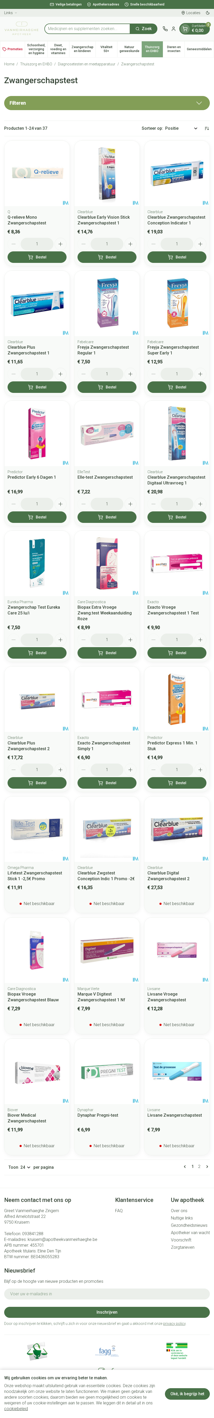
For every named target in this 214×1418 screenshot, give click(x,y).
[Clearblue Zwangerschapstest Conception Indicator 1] (177, 173)
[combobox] (87, 29)
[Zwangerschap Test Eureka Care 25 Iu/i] (37, 563)
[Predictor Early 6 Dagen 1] (37, 433)
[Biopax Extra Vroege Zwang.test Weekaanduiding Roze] (107, 563)
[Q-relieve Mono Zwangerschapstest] (37, 173)
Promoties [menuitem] (15, 49)
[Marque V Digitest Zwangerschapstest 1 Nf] (107, 950)
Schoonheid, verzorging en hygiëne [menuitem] (37, 49)
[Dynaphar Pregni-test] (107, 1071)
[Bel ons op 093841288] (165, 28)
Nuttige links (182, 1218)
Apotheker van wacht (190, 1232)
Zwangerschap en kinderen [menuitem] (84, 49)
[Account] (173, 28)
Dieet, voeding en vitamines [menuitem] (59, 49)
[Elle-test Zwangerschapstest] (107, 433)
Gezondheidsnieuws (189, 1225)
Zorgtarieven (182, 1247)
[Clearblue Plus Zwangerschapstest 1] (37, 303)
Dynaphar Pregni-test (98, 1115)
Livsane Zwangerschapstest (174, 1115)
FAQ (119, 1210)
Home (9, 64)
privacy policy (174, 1323)
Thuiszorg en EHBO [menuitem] (154, 49)
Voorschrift (181, 1240)
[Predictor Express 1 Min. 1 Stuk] (177, 699)
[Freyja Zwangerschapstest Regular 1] (107, 303)
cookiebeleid (16, 1408)
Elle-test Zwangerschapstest (105, 477)
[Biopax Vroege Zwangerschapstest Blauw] (37, 950)
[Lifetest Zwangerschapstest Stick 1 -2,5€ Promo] (37, 829)
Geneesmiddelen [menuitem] (200, 50)
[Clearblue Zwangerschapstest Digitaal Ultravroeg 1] (177, 433)
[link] (185, 1166)
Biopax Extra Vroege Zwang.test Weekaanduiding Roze (105, 613)
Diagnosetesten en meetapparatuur (86, 64)
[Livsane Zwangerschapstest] (177, 1071)
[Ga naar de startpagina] (21, 29)
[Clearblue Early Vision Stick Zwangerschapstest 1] (107, 173)
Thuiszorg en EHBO (36, 64)
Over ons (179, 1210)
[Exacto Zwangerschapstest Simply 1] (107, 699)
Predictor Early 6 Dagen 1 (32, 477)
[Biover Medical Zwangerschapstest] (37, 1071)
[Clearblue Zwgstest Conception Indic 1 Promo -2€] (107, 829)
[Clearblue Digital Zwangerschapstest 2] (177, 829)
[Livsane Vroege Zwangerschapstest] (177, 950)
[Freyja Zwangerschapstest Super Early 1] (177, 303)
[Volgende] (206, 1166)
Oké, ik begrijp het (187, 1393)
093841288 (32, 1233)
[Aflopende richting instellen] (207, 128)
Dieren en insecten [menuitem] (176, 49)
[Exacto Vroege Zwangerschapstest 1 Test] (177, 563)
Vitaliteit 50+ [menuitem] (108, 49)
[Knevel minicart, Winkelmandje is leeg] (185, 28)
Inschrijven (107, 1312)
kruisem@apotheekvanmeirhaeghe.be (62, 1239)
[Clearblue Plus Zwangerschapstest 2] (37, 699)
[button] (107, 103)
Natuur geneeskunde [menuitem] (130, 49)
